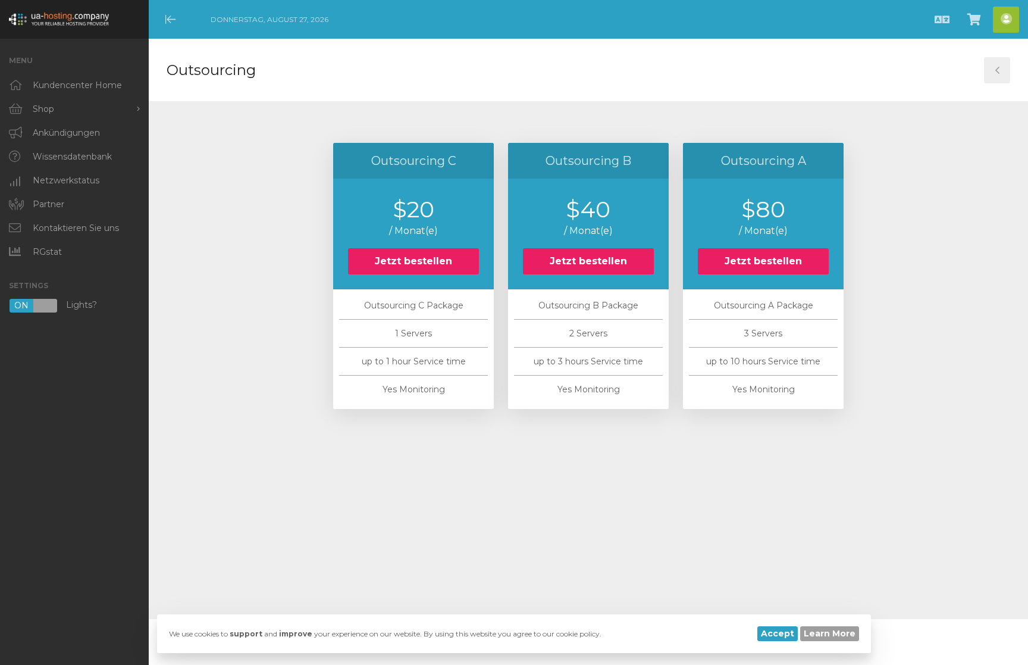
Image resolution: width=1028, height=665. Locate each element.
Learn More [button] (829, 633)
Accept (777, 633)
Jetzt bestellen (413, 261)
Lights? (55, 305)
